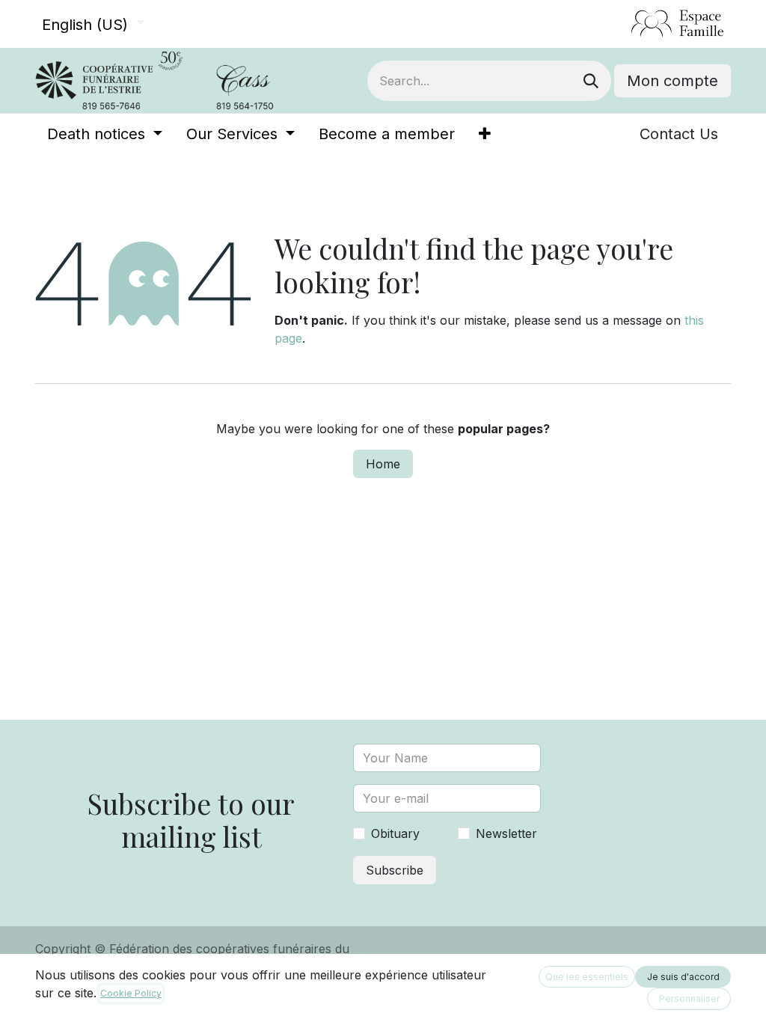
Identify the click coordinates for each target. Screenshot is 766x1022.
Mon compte (672, 81)
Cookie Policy (131, 993)
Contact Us (679, 134)
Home (383, 463)
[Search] (591, 81)
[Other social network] (625, 24)
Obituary (395, 833)
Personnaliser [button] (689, 998)
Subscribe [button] (394, 870)
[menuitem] (104, 134)
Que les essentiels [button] (586, 976)
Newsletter (506, 833)
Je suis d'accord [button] (683, 976)
